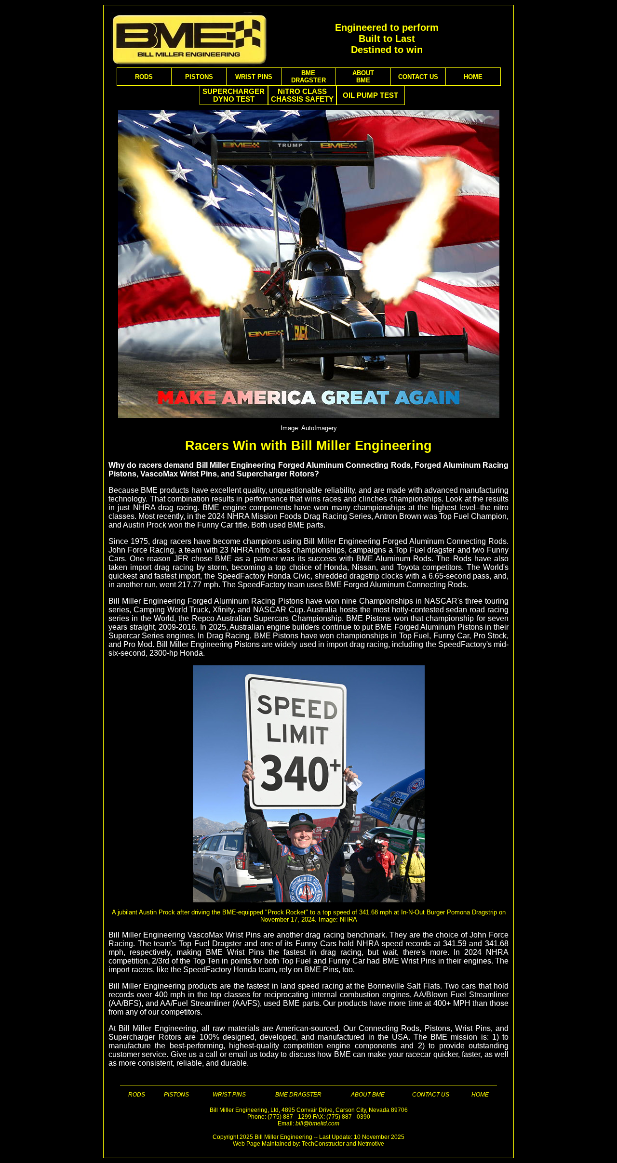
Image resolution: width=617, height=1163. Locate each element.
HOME (473, 76)
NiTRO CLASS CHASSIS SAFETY (302, 95)
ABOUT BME (368, 1094)
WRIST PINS (253, 76)
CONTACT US (418, 76)
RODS (144, 76)
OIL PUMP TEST (370, 95)
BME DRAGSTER (298, 1094)
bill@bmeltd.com (317, 1123)
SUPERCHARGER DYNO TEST (233, 95)
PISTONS (199, 76)
